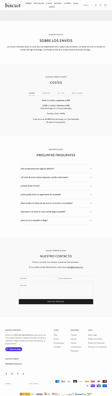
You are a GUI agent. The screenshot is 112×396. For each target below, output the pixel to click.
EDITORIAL (58, 3)
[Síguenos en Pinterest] (18, 374)
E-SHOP (49, 3)
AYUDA (75, 3)
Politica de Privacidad (96, 343)
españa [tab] (32, 93)
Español (86, 5)
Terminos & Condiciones (97, 347)
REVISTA (52, 7)
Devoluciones (59, 343)
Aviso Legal (92, 335)
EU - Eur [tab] (61, 93)
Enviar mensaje (56, 302)
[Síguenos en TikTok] (23, 374)
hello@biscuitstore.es (75, 267)
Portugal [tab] (46, 93)
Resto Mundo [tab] (77, 93)
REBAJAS (29, 3)
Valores (73, 343)
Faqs (55, 335)
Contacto (57, 347)
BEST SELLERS (39, 3)
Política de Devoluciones (28, 16)
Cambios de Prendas (84, 16)
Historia (74, 339)
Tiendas (74, 335)
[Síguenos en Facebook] (6, 374)
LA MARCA (67, 3)
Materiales (75, 351)
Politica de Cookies (95, 339)
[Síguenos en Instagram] (12, 374)
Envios (56, 339)
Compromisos (76, 347)
